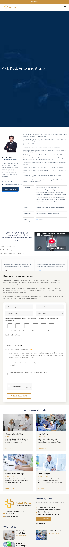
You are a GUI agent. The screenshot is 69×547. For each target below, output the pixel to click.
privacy (30, 349)
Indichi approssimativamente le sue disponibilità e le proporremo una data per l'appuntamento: (31, 319)
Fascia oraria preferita (12, 335)
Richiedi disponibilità (19, 396)
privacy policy (40, 523)
